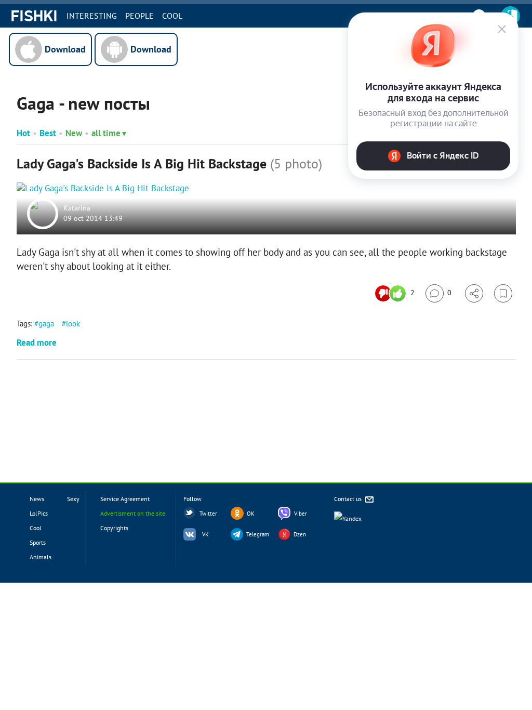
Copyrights (114, 528)
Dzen (300, 534)
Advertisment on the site (132, 513)
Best (47, 133)
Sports (38, 542)
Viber (300, 513)
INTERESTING (91, 15)
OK (251, 513)
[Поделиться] (474, 293)
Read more (37, 342)
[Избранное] (503, 293)
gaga (46, 323)
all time (106, 133)
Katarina (76, 208)
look (73, 323)
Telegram (257, 534)
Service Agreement (125, 499)
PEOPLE (139, 15)
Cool (172, 15)
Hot (23, 133)
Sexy (73, 499)
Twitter (208, 513)
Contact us (348, 499)
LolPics (39, 513)
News (37, 499)
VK (205, 534)
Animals (40, 557)
